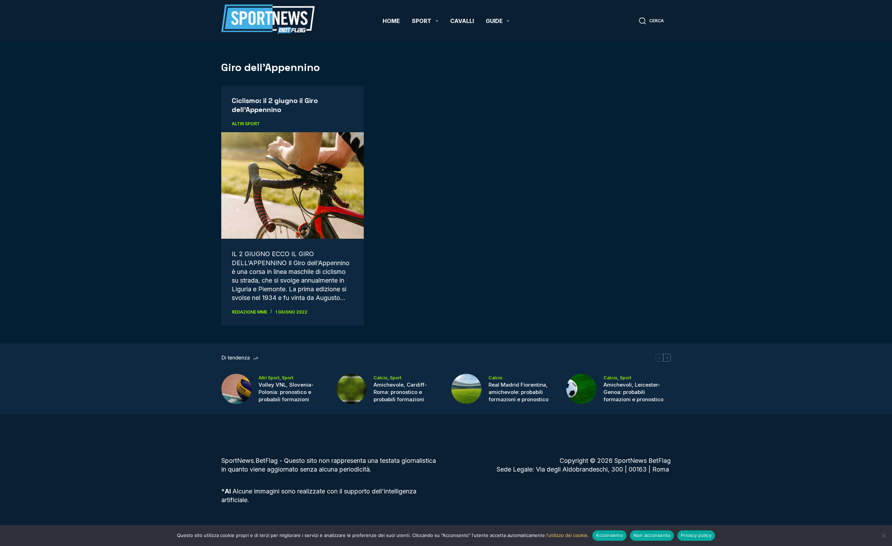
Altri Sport (246, 123)
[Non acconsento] (883, 535)
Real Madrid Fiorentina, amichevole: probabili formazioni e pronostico (518, 392)
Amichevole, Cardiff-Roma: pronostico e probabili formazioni (400, 392)
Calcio (380, 377)
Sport (421, 20)
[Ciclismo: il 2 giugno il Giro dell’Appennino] (292, 185)
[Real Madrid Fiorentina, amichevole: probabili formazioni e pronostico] (466, 389)
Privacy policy (696, 535)
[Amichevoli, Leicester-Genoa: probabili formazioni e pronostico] (581, 389)
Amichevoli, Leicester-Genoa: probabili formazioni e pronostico (633, 392)
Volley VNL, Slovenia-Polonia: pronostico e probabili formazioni (286, 392)
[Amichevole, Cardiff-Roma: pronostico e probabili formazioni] (351, 389)
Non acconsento (652, 535)
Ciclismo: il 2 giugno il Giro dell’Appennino (275, 105)
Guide (494, 20)
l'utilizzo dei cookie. (567, 535)
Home (391, 20)
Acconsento (609, 535)
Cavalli (462, 20)
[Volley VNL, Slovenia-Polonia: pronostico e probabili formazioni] (236, 389)
